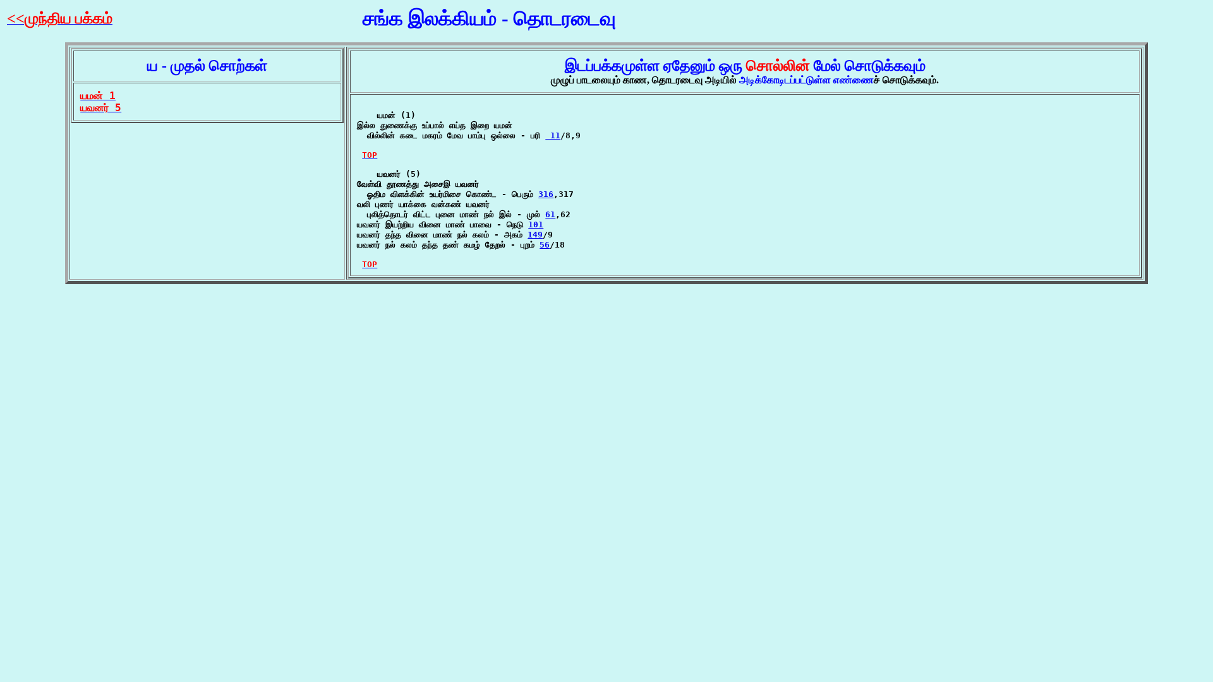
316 (545, 194)
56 (545, 244)
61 (550, 214)
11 (552, 135)
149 (535, 234)
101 (535, 224)
